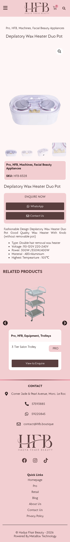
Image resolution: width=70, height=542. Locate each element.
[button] (64, 8)
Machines (25, 165)
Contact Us (35, 510)
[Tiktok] (46, 460)
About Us (35, 504)
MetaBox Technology (42, 536)
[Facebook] (24, 460)
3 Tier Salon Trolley (24, 347)
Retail (35, 492)
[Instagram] (35, 460)
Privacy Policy (35, 516)
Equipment (31, 336)
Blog (35, 498)
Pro (8, 165)
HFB (15, 165)
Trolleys (45, 336)
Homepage (35, 480)
